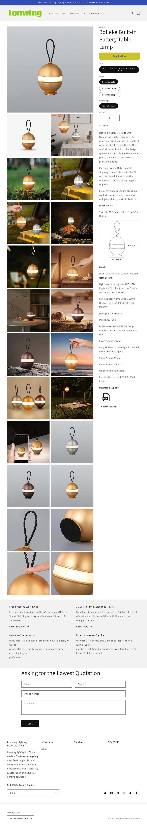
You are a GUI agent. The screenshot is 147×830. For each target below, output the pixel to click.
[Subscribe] (55, 792)
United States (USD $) (19, 818)
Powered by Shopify (133, 818)
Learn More (82, 626)
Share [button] (105, 125)
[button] (53, 13)
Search (44, 748)
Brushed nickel (109, 88)
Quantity (103, 112)
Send (30, 723)
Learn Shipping (17, 626)
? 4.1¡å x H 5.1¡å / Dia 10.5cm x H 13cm (119, 69)
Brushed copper (109, 94)
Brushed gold (108, 81)
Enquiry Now (119, 56)
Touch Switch (108, 105)
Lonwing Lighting (120, 818)
